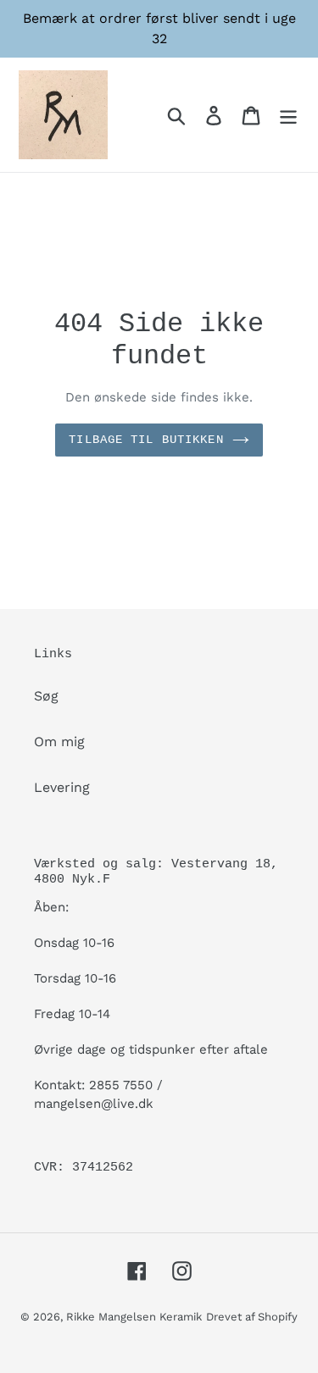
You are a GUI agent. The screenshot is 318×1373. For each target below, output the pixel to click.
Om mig (59, 742)
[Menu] (288, 115)
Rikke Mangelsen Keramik (134, 1316)
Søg (46, 696)
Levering (62, 787)
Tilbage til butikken (146, 439)
